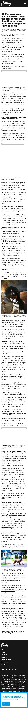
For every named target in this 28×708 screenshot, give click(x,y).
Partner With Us (6, 659)
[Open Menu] (25, 3)
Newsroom (4, 662)
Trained (3, 356)
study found (7, 329)
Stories (3, 649)
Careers (3, 664)
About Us (4, 657)
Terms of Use (4, 675)
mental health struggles (19, 260)
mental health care (20, 603)
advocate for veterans (8, 112)
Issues (3, 652)
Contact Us (22, 675)
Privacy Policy (14, 675)
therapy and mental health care (13, 495)
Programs (4, 654)
